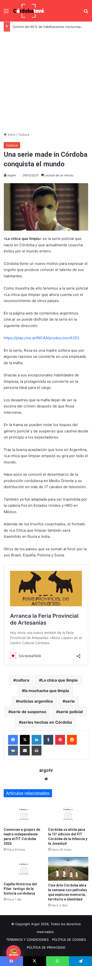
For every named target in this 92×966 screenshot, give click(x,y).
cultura (22, 680)
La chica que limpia (59, 680)
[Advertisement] (46, 80)
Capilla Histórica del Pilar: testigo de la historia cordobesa (20, 888)
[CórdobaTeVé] (28, 10)
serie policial (71, 711)
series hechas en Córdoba (46, 722)
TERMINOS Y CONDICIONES (27, 940)
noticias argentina (35, 701)
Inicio (11, 134)
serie (70, 701)
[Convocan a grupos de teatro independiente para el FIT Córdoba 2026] (24, 813)
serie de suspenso (28, 711)
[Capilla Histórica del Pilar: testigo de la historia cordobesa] (24, 868)
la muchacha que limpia (46, 690)
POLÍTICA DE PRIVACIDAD (46, 947)
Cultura (23, 134)
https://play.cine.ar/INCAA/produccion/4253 (41, 338)
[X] (25, 740)
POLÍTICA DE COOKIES (69, 940)
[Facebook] (13, 740)
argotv (11, 175)
